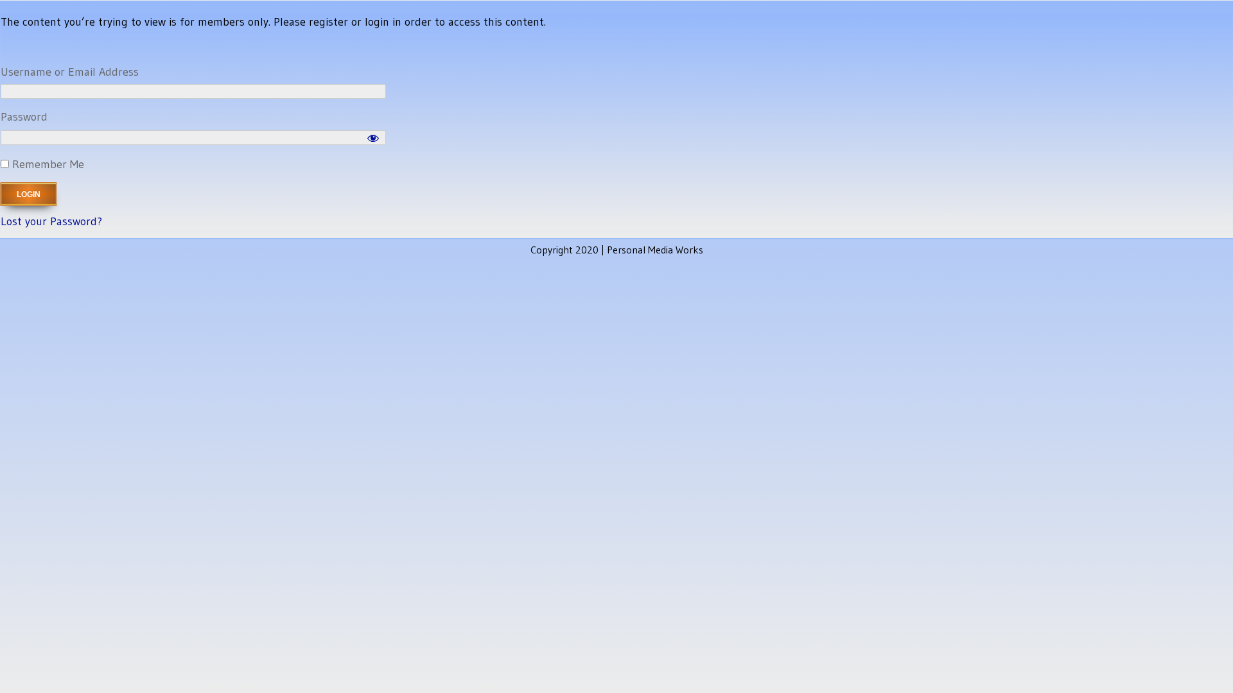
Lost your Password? (51, 221)
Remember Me (46, 164)
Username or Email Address (70, 72)
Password (24, 117)
